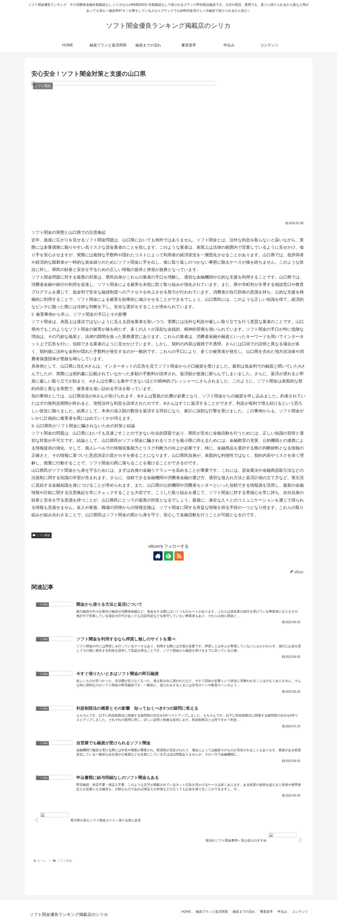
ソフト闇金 (43, 535)
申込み (282, 911)
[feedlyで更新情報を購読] (168, 555)
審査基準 (266, 911)
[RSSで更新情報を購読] (179, 555)
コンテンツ (300, 911)
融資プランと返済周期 (212, 911)
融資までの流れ (244, 911)
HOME (186, 911)
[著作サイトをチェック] (158, 555)
